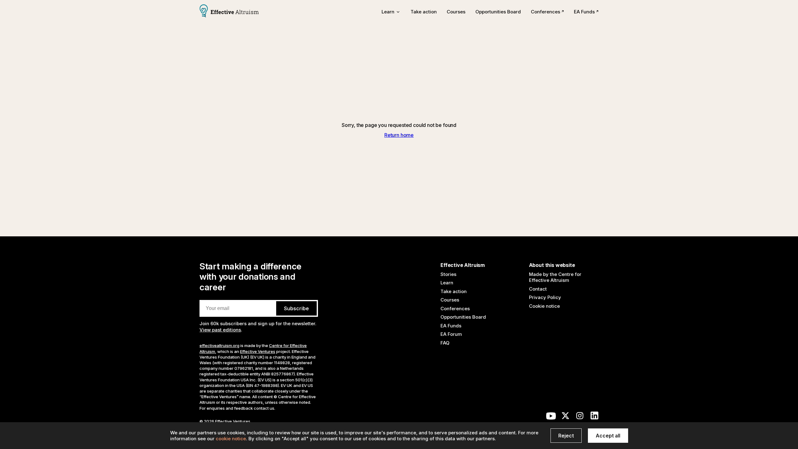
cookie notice (231, 439)
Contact (538, 289)
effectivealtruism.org (219, 345)
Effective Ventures (257, 351)
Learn (446, 283)
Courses (456, 12)
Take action (424, 12)
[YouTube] (551, 417)
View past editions (220, 330)
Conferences (545, 12)
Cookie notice (544, 306)
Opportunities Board (498, 12)
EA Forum (451, 334)
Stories (448, 274)
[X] (565, 417)
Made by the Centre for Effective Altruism (555, 277)
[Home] (229, 11)
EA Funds (584, 12)
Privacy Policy (545, 297)
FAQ (444, 343)
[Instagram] (579, 417)
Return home (399, 135)
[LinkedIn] (594, 417)
